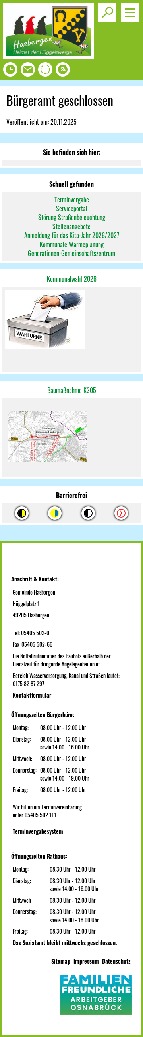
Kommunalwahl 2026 (72, 279)
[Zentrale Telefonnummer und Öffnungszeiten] (10, 71)
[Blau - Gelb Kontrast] (55, 513)
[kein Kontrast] (121, 513)
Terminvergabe (71, 199)
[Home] (48, 56)
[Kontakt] (28, 71)
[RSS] (63, 71)
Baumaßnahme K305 (71, 390)
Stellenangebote (71, 226)
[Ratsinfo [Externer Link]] (45, 71)
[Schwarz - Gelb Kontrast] (22, 513)
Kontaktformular (32, 695)
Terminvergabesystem (38, 831)
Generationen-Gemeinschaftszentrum (71, 253)
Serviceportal (71, 208)
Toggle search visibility (107, 12)
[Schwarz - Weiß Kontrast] (88, 513)
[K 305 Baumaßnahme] (71, 438)
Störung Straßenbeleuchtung (71, 217)
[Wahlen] (71, 320)
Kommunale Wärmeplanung (72, 244)
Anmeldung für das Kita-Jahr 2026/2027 (71, 235)
